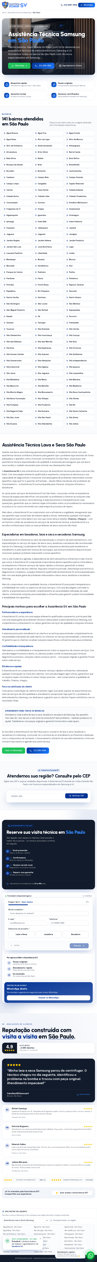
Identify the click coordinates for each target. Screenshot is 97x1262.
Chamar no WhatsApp (48, 998)
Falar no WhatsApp (13, 750)
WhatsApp (88, 5)
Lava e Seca (21, 934)
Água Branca (12, 1227)
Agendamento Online (72, 66)
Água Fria (42, 1227)
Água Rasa (11, 1230)
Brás (40, 1245)
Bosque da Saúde (14, 1245)
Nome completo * (16, 910)
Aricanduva (12, 1237)
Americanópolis (44, 1234)
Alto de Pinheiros (14, 1234)
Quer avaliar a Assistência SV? (74, 1193)
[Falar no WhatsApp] (90, 1255)
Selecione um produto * (19, 929)
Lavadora (48, 934)
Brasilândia (73, 1245)
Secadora (75, 934)
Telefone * (54, 919)
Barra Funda (74, 1237)
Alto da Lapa (43, 1230)
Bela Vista (11, 1241)
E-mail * (11, 919)
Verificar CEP (78, 796)
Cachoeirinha (74, 1248)
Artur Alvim (42, 1237)
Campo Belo (43, 1252)
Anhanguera (74, 1234)
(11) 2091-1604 (70, 5)
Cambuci (11, 1252)
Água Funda (73, 1227)
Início (4, 13)
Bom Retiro (73, 1241)
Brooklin (11, 1248)
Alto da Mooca (75, 1230)
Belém (41, 1241)
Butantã (41, 1248)
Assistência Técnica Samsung (19, 13)
